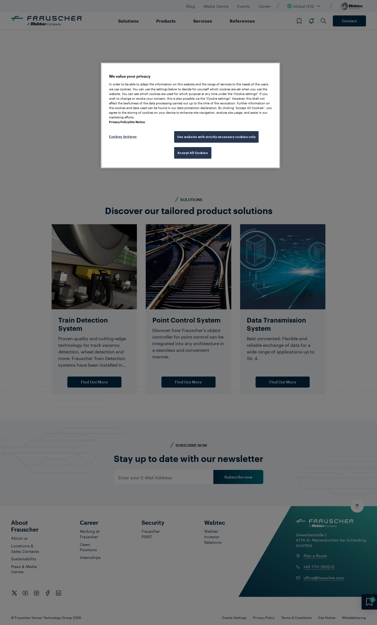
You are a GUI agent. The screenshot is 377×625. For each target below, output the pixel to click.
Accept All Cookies (192, 153)
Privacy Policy (119, 122)
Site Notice (137, 122)
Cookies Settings (123, 136)
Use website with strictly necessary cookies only (216, 137)
